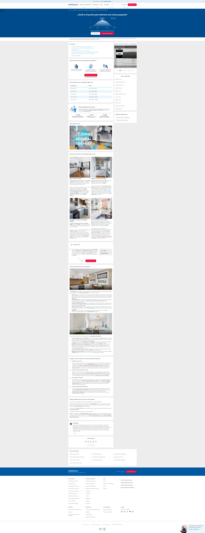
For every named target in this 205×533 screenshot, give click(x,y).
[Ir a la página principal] (73, 5)
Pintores (87, 496)
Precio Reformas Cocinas (73, 496)
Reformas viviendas (126, 7)
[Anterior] (117, 70)
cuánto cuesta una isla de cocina (86, 352)
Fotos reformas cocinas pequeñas (122, 120)
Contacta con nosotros (125, 509)
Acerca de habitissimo (107, 509)
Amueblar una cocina (74, 229)
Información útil (75, 49)
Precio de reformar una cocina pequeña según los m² (82, 46)
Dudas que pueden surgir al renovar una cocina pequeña (83, 53)
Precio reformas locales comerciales (77, 457)
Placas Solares (111, 7)
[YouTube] (130, 512)
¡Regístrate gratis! (107, 1)
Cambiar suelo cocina (119, 85)
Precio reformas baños (74, 454)
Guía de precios (96, 4)
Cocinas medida (118, 108)
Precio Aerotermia (71, 483)
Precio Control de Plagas (73, 503)
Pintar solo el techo (100, 224)
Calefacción (70, 7)
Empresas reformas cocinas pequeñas (122, 117)
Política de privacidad (96, 524)
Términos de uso (86, 524)
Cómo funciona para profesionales (92, 509)
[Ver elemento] (120, 70)
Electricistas (88, 498)
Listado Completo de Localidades (127, 487)
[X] (127, 512)
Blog (101, 4)
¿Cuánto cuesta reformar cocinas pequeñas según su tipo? (83, 48)
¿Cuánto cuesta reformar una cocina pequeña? (81, 50)
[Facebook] (125, 512)
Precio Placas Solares (72, 493)
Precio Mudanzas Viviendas (73, 486)
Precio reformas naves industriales (98, 457)
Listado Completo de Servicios (127, 482)
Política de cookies (105, 524)
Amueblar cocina (118, 79)
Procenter (105, 488)
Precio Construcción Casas (73, 488)
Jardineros (88, 493)
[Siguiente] (133, 70)
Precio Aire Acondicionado (73, 491)
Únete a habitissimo (194, 529)
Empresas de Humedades (91, 486)
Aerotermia (97, 7)
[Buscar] (112, 5)
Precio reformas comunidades (120, 454)
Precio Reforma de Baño (73, 481)
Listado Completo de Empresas (127, 485)
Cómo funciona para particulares (74, 509)
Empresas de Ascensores (91, 481)
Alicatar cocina (118, 91)
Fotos (104, 486)
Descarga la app (89, 514)
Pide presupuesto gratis (107, 33)
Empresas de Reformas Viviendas (92, 488)
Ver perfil (74, 433)
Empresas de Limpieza (90, 483)
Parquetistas (88, 491)
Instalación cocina (118, 88)
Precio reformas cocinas (96, 454)
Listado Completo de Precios (126, 480)
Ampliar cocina (118, 102)
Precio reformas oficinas (118, 457)
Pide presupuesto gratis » (131, 47)
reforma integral (94, 251)
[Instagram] (122, 512)
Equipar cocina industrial (120, 105)
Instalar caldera (84, 7)
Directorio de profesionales (85, 4)
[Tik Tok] (133, 512)
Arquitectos (88, 503)
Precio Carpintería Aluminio (73, 498)
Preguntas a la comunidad (108, 483)
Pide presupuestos (132, 4)
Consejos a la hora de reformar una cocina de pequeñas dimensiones (85, 52)
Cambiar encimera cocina (120, 82)
